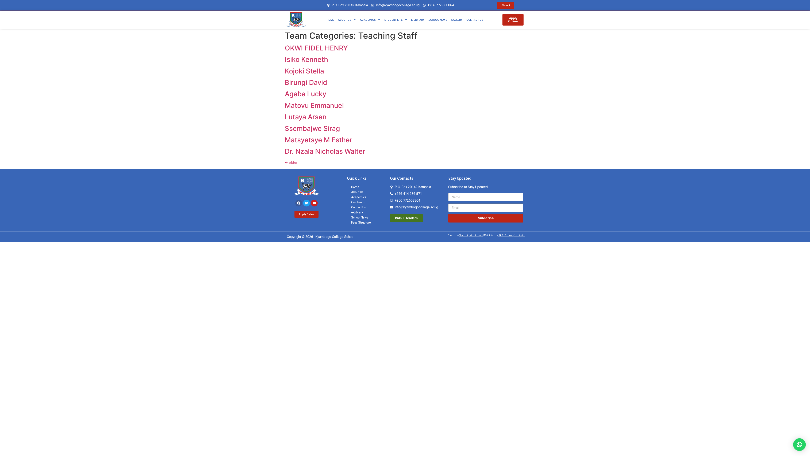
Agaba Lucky (305, 94)
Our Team (357, 202)
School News (437, 19)
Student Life (393, 19)
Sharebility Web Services (471, 235)
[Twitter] (306, 203)
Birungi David (306, 82)
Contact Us (474, 19)
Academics (368, 19)
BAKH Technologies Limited (511, 235)
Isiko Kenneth (306, 59)
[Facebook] (298, 203)
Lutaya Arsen (306, 117)
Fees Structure (361, 222)
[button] (799, 444)
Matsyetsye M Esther (318, 140)
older (291, 162)
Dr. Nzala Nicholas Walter (325, 151)
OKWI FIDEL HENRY (316, 48)
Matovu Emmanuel (314, 105)
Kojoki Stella (304, 71)
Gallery (457, 19)
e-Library (418, 19)
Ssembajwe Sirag (312, 128)
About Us (344, 19)
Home (330, 19)
